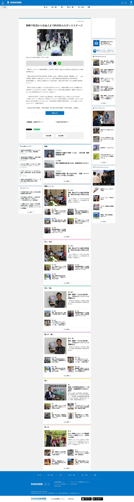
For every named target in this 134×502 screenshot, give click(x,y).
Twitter (125, 3)
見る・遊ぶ (54, 7)
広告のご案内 (58, 486)
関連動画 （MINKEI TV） (34, 122)
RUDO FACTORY (62, 122)
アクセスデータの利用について (62, 484)
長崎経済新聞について (60, 482)
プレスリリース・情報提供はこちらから (80, 482)
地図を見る (55, 113)
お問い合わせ (74, 484)
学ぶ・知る (81, 7)
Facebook (122, 3)
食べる (45, 7)
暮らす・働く (70, 7)
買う (62, 7)
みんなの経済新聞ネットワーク (38, 499)
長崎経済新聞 (14, 2)
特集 (89, 7)
